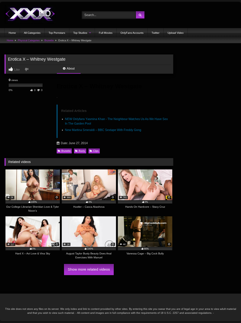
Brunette (49, 40)
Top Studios (80, 32)
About (70, 68)
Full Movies (105, 32)
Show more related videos (89, 269)
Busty (82, 150)
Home (12, 32)
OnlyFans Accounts (131, 32)
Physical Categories (29, 40)
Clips (96, 150)
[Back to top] (229, 311)
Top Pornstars (57, 32)
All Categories (32, 32)
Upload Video (176, 32)
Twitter (155, 32)
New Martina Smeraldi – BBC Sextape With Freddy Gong (103, 130)
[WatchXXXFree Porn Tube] (30, 15)
